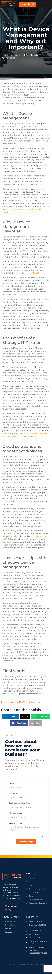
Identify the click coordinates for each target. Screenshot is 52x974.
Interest (35, 273)
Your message (15, 823)
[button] (46, 4)
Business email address (19, 803)
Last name (14, 793)
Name (11, 783)
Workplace (10, 58)
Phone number (16, 813)
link (19, 655)
